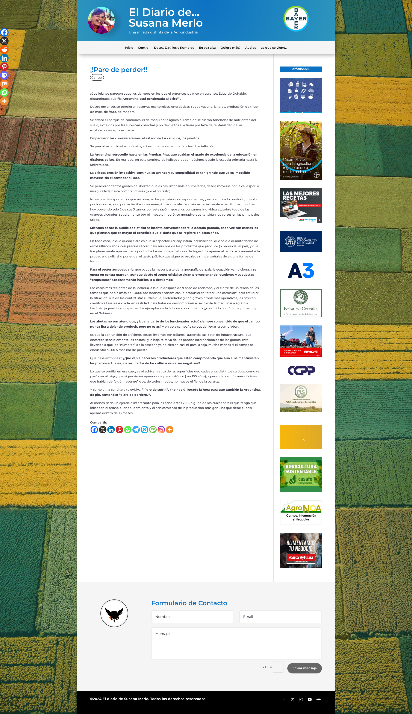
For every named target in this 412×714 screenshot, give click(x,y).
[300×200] (301, 411)
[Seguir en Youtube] (309, 699)
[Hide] (1, 109)
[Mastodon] (4, 75)
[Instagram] (161, 429)
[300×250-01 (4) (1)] (301, 222)
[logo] (301, 375)
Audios (250, 47)
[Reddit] (4, 49)
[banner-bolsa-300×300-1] (301, 316)
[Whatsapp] (128, 429)
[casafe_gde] (301, 491)
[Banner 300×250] (301, 112)
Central (143, 47)
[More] (169, 429)
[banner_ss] (301, 567)
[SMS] (153, 429)
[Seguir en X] (292, 699)
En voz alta (207, 47)
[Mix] (4, 84)
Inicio (129, 47)
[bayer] (301, 179)
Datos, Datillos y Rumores (174, 47)
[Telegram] (136, 429)
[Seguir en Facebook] (284, 699)
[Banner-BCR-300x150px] (301, 251)
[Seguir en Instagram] (301, 699)
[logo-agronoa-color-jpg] (301, 524)
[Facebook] (94, 429)
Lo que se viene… (274, 47)
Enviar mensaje (304, 668)
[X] (102, 429)
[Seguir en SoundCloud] (318, 699)
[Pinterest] (119, 429)
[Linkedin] (111, 429)
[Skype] (144, 429)
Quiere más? (231, 47)
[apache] (301, 356)
